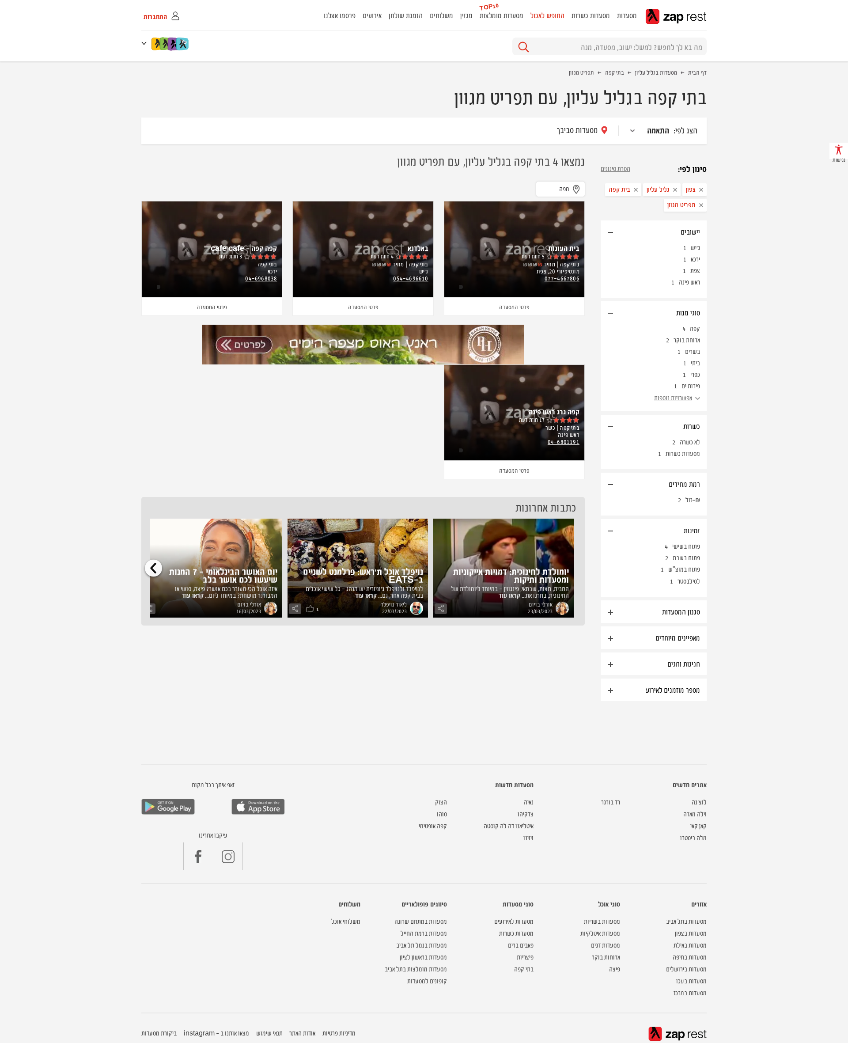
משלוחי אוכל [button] (345, 921)
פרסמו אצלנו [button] (340, 15)
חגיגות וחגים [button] (683, 663)
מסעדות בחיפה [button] (690, 956)
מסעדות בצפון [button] (691, 933)
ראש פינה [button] (689, 281)
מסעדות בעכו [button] (691, 980)
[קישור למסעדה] (363, 344)
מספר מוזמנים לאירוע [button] (673, 689)
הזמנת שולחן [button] (406, 15)
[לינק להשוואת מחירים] (183, 44)
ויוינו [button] (528, 837)
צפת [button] (695, 270)
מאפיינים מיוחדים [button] (677, 637)
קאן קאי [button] (698, 825)
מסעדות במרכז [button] (690, 992)
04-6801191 (563, 441)
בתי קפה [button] (524, 968)
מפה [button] (564, 188)
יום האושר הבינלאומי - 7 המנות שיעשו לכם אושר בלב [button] (223, 575)
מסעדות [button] (627, 15)
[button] (145, 43)
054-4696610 (410, 278)
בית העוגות (563, 248)
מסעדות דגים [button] (605, 945)
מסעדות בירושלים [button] (686, 968)
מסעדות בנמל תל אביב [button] (421, 945)
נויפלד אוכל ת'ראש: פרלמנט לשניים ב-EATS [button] (363, 575)
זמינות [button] (692, 530)
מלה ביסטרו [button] (693, 837)
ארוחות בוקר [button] (606, 956)
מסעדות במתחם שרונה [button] (420, 921)
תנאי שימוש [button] (269, 1032)
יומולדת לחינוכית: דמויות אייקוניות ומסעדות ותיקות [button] (511, 575)
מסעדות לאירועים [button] (514, 921)
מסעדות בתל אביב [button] (686, 921)
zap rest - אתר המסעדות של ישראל (676, 16)
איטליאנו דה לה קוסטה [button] (509, 825)
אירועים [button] (372, 15)
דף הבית (697, 72)
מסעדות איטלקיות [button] (600, 933)
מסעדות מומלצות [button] (501, 15)
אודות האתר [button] (302, 1032)
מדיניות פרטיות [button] (339, 1032)
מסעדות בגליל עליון (656, 72)
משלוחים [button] (441, 15)
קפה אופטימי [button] (433, 825)
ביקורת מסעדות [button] (159, 1032)
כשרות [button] (691, 426)
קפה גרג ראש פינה (554, 411)
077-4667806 (562, 278)
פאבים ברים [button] (521, 945)
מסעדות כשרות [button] (591, 15)
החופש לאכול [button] (547, 15)
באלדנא (418, 248)
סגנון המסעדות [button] (681, 611)
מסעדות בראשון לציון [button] (423, 956)
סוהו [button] (442, 813)
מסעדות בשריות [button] (602, 921)
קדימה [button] (153, 567)
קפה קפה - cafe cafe (244, 248)
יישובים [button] (690, 231)
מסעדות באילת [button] (690, 945)
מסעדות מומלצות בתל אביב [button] (416, 968)
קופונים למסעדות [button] (427, 980)
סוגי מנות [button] (688, 312)
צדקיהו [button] (526, 813)
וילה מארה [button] (695, 813)
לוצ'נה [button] (699, 801)
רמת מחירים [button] (684, 484)
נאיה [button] (529, 801)
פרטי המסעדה (514, 307)
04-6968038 (261, 278)
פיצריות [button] (525, 956)
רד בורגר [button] (610, 801)
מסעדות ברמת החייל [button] (424, 933)
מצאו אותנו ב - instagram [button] (216, 1032)
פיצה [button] (614, 968)
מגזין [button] (466, 15)
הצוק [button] (441, 801)
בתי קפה (614, 72)
